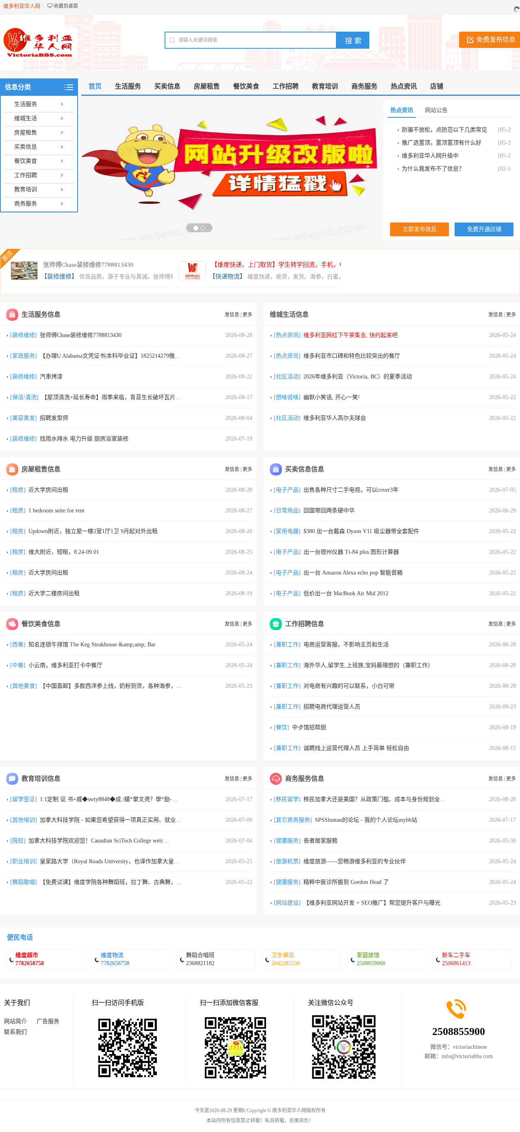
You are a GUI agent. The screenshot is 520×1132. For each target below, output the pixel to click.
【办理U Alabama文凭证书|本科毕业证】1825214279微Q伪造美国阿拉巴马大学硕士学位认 (152, 356)
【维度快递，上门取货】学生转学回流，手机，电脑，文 (287, 264)
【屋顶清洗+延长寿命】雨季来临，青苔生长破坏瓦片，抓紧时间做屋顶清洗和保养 (145, 397)
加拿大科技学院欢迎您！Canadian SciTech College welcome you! (106, 841)
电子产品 (287, 490)
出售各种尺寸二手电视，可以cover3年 (351, 490)
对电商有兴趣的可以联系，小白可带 (348, 686)
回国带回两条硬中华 (329, 511)
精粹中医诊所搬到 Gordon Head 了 (346, 882)
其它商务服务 (293, 820)
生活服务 (25, 104)
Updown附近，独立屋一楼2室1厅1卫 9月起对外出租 (93, 531)
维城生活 (25, 118)
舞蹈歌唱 (23, 882)
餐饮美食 (25, 161)
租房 (18, 490)
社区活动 (287, 377)
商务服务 (25, 204)
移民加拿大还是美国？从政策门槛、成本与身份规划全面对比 (380, 799)
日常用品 (287, 511)
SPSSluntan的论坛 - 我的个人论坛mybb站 (366, 820)
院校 (18, 841)
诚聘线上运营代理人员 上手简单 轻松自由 (356, 748)
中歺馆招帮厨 (309, 727)
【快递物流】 (227, 276)
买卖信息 (25, 147)
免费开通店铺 (484, 229)
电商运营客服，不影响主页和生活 (346, 645)
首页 (95, 86)
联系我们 (15, 1032)
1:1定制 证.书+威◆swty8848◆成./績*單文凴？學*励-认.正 (112, 799)
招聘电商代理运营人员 (331, 707)
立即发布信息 (420, 229)
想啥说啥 (287, 397)
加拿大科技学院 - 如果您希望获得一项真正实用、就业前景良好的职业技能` (134, 820)
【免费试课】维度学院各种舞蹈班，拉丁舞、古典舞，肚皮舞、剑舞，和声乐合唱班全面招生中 (159, 882)
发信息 (232, 315)
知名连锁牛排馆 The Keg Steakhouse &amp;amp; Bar (92, 645)
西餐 (18, 645)
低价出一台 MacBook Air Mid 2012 (345, 593)
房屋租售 (25, 133)
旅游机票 (287, 861)
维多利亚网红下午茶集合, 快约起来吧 (350, 335)
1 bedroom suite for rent (56, 511)
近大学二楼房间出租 (54, 593)
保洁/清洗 (24, 397)
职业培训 (23, 861)
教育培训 (25, 189)
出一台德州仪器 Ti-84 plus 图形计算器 (351, 552)
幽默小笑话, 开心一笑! (331, 397)
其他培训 (23, 820)
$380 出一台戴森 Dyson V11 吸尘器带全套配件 (361, 531)
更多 (247, 315)
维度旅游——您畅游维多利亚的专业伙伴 (354, 861)
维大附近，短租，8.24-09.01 (63, 552)
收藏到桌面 (66, 6)
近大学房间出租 (48, 490)
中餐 (18, 665)
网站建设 (287, 903)
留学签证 (23, 799)
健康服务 (287, 841)
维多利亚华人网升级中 (430, 156)
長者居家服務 (320, 841)
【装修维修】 (59, 276)
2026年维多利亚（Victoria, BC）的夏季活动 (357, 377)
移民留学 (287, 799)
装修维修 (23, 335)
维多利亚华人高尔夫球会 (334, 418)
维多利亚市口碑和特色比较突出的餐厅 (351, 356)
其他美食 (23, 686)
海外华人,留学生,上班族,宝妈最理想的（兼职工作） (368, 665)
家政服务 (23, 356)
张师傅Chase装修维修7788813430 (88, 264)
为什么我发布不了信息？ (433, 169)
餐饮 (281, 727)
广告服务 (48, 1021)
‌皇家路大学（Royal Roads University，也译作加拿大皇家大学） (118, 861)
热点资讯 (287, 335)
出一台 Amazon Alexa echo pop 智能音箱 (353, 573)
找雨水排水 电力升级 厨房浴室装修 (84, 439)
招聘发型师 (54, 418)
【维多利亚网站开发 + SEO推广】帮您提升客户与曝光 (371, 903)
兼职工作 (287, 645)
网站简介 (15, 1021)
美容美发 (23, 418)
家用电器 (287, 531)
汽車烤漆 (51, 377)
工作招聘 (25, 175)
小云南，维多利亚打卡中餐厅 (65, 665)
